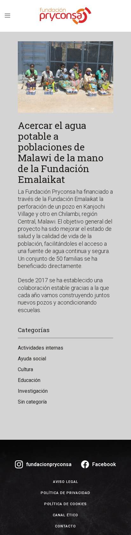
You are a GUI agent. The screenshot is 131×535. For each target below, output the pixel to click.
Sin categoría (32, 402)
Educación (29, 380)
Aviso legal (65, 482)
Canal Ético (65, 515)
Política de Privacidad (65, 493)
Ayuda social (32, 359)
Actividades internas (40, 348)
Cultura (25, 369)
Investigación (33, 391)
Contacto (65, 526)
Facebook (104, 464)
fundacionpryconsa (49, 464)
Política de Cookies (65, 504)
